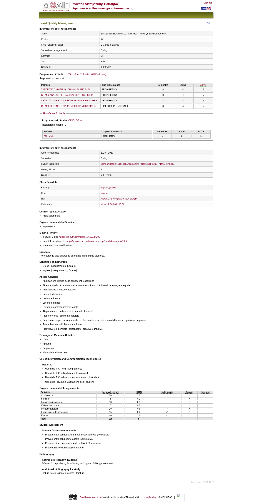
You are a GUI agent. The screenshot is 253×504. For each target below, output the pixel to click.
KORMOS (49, 136)
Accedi (208, 2)
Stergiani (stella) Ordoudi (113, 164)
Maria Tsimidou (166, 164)
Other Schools (53, 113)
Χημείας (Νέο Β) (108, 187)
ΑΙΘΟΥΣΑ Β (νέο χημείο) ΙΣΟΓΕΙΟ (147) (120, 198)
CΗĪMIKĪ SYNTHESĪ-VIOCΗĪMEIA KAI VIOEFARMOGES (69, 100)
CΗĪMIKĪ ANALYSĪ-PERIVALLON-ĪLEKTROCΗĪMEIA (67, 95)
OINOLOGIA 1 (76, 120)
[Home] (56, 10)
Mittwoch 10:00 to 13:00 (112, 204)
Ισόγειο (104, 193)
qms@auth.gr (150, 497)
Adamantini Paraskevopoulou (142, 164)
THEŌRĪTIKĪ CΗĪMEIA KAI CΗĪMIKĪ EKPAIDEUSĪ (65, 89)
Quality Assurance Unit (91, 497)
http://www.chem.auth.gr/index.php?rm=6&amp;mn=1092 (96, 241)
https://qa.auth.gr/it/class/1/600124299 (79, 236)
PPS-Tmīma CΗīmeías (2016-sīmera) (86, 74)
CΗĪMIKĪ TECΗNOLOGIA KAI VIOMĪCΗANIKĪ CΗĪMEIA (68, 106)
